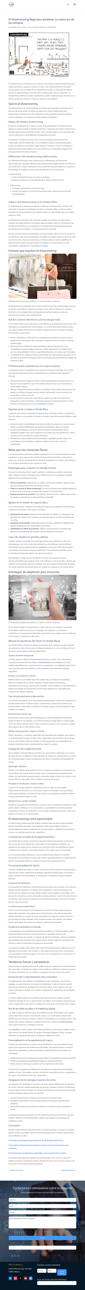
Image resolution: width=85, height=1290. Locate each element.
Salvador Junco (16, 27)
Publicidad (52, 27)
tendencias (25, 531)
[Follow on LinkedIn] (10, 1278)
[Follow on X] (20, 1278)
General (35, 27)
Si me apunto (61, 1272)
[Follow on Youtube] (25, 1278)
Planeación (43, 27)
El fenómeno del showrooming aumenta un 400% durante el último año (36, 1140)
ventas (45, 246)
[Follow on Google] (30, 1278)
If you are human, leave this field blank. (23, 1244)
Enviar (42, 1238)
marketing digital (66, 1022)
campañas (15, 1029)
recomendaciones (44, 662)
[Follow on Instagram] (15, 1278)
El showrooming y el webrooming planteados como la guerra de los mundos (37, 1153)
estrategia (41, 404)
